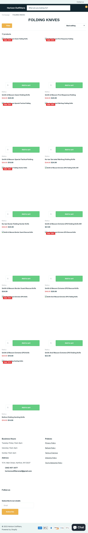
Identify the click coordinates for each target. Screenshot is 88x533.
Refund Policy (50, 448)
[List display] (85, 34)
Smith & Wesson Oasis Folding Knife (16, 95)
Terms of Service (51, 453)
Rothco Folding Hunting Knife (13, 417)
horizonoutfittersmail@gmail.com (18, 471)
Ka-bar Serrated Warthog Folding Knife (60, 159)
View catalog (3, 7)
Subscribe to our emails (11, 501)
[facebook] (8, 495)
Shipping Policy (51, 458)
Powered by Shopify (9, 529)
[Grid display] (83, 34)
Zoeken (67, 7)
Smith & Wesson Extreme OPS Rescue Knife (61, 288)
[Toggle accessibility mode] (85, 2)
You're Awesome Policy (53, 463)
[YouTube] (5, 495)
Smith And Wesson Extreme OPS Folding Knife (63, 353)
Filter (8, 26)
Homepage (6, 15)
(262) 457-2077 (11, 468)
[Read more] (73, 7)
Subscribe (10, 512)
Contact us (80, 2)
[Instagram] (2, 495)
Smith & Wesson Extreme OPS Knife (15, 353)
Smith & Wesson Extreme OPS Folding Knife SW (63, 224)
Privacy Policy (50, 443)
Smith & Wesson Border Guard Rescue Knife (19, 288)
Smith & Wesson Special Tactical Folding (17, 159)
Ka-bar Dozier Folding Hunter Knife (15, 224)
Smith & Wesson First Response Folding (60, 95)
